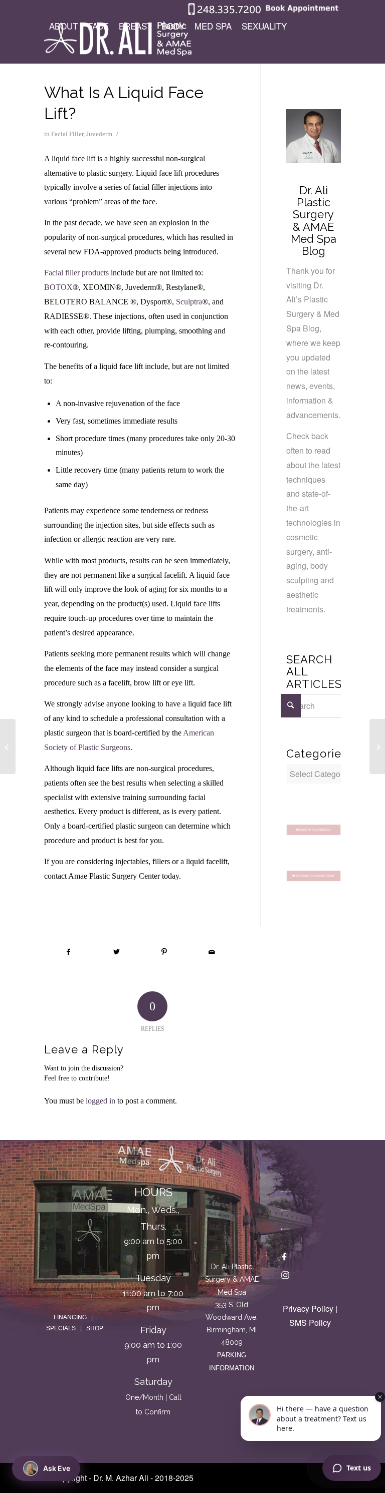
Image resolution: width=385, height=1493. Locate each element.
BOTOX (58, 287)
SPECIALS (61, 1328)
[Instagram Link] (285, 1277)
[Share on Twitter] (116, 952)
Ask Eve (56, 1468)
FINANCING (70, 1317)
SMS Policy (310, 1322)
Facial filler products (76, 272)
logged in (100, 1100)
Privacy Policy (308, 1308)
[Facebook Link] (285, 1258)
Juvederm (99, 134)
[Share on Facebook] (68, 952)
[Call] (285, 1190)
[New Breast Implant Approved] (8, 746)
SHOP (94, 1328)
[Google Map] (232, 1219)
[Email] (285, 1227)
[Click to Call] (224, 13)
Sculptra (189, 301)
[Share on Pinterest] (163, 952)
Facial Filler (67, 134)
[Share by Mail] (211, 952)
